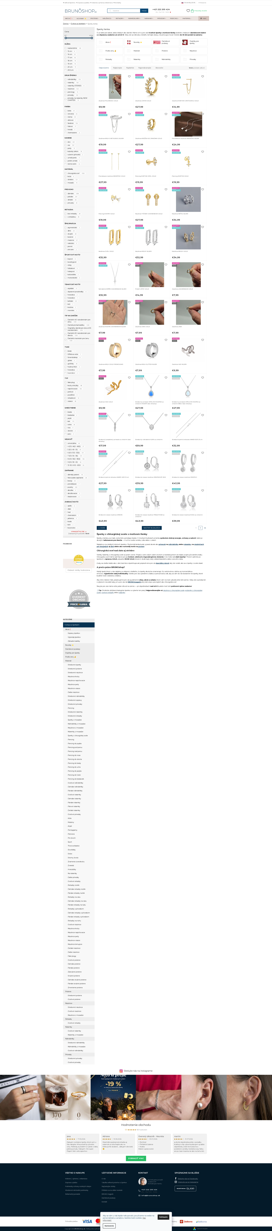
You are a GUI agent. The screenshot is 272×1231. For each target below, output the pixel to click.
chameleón (73, 515)
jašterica (72, 518)
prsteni (141, 547)
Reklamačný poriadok (72, 1194)
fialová (72, 126)
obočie (72, 431)
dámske (73, 194)
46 (205, 528)
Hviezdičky (71, 869)
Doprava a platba (83, 3)
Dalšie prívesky (73, 877)
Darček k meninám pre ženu (78, 339)
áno (71, 142)
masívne (73, 240)
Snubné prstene (73, 976)
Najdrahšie (130, 68)
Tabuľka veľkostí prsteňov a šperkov (114, 1182)
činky (71, 265)
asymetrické (74, 228)
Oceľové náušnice (74, 925)
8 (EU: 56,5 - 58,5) (76, 459)
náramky (73, 83)
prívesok (162, 544)
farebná (73, 123)
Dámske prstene (73, 964)
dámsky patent (75, 475)
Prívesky (68, 1055)
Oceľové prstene (73, 960)
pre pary (72, 203)
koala (71, 521)
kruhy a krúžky (75, 385)
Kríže (69, 818)
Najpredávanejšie (144, 68)
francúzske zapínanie (77, 478)
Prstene (68, 992)
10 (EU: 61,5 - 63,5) (76, 465)
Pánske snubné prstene (76, 984)
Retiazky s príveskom (75, 909)
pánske (72, 197)
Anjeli (69, 826)
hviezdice (73, 298)
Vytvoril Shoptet (202, 1229)
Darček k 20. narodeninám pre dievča (79, 334)
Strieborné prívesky (74, 704)
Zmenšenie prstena (75, 988)
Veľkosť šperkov (69, 3)
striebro (73, 180)
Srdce (69, 854)
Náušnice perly (73, 684)
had (70, 512)
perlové (72, 392)
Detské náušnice (73, 948)
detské (72, 200)
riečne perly (74, 164)
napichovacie (75, 389)
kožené (72, 237)
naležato (72, 243)
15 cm (71, 51)
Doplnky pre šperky (72, 653)
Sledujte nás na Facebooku (188, 1179)
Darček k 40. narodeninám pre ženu (79, 321)
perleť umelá (74, 161)
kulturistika (73, 275)
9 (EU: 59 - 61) (74, 462)
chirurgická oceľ (76, 173)
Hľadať (144, 11)
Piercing (70, 708)
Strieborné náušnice (75, 673)
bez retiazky (74, 214)
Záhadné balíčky (73, 641)
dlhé (71, 231)
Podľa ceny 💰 (70, 657)
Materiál (68, 661)
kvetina (72, 307)
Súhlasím (163, 1217)
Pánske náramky (73, 803)
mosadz (72, 183)
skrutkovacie (74, 493)
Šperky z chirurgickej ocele (77, 736)
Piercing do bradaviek (75, 779)
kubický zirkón (75, 151)
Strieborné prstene (74, 669)
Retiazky (68, 1019)
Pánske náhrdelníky (74, 791)
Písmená (70, 834)
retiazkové (73, 398)
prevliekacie (73, 484)
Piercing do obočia (74, 759)
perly (71, 148)
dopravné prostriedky (77, 292)
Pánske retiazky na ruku (76, 905)
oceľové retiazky (108, 593)
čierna (72, 117)
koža (71, 176)
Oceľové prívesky (74, 814)
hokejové (72, 271)
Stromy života (72, 858)
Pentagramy (72, 830)
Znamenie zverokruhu (75, 862)
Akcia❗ (68, 629)
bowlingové (73, 262)
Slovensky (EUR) (189, 2)
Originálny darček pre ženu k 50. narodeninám (79, 329)
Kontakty (118, 3)
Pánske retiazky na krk (76, 893)
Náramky (68, 1027)
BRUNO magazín (107, 1194)
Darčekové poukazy (72, 649)
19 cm (72, 64)
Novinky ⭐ (69, 645)
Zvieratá (70, 865)
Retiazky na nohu (74, 921)
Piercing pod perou (74, 747)
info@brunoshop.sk (150, 1195)
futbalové (73, 268)
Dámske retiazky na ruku (76, 901)
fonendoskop (74, 357)
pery (71, 434)
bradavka (72, 415)
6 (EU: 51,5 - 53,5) (76, 453)
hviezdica (73, 295)
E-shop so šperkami (72, 625)
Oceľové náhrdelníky (75, 783)
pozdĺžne (72, 395)
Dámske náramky (74, 799)
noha (71, 425)
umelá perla (74, 158)
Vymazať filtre (77, 532)
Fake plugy (71, 956)
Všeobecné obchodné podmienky (76, 1190)
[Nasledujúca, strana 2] (200, 528)
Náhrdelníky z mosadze (76, 724)
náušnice (73, 89)
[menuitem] (69, 18)
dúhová (72, 120)
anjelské (72, 288)
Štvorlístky (71, 850)
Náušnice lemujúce (74, 944)
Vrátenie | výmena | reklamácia (102, 3)
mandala (72, 310)
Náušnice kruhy (73, 677)
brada (71, 412)
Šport (69, 842)
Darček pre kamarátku (78, 325)
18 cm (72, 61)
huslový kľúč (74, 367)
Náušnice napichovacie (76, 680)
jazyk (71, 418)
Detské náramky (73, 810)
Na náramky (72, 873)
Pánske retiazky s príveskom (78, 917)
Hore (102, 528)
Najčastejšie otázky (108, 1186)
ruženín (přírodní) (75, 155)
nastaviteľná (74, 48)
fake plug (73, 382)
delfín (71, 506)
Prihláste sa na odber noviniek (112, 1190)
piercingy (73, 92)
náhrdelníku (173, 544)
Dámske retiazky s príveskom (78, 913)
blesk (71, 351)
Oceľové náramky (74, 795)
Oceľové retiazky (73, 881)
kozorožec (73, 528)
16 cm (72, 54)
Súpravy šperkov (73, 633)
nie (71, 145)
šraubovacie (73, 497)
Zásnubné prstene (74, 972)
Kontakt (104, 1202)
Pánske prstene (73, 968)
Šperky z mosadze (74, 720)
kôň (70, 525)
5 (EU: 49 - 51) (74, 450)
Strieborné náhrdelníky (76, 696)
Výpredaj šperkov (74, 637)
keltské (72, 301)
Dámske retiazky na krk (76, 889)
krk (71, 421)
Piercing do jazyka (74, 771)
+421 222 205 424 (149, 1189)
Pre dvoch (71, 838)
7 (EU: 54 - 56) (75, 456)
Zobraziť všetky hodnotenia (79, 570)
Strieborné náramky (75, 712)
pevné (71, 246)
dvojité (72, 234)
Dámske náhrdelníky (75, 787)
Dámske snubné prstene (76, 980)
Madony (70, 822)
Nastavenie (109, 1226)
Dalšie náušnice (73, 692)
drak (71, 509)
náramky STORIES (76, 86)
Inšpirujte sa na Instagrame (188, 1182)
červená (72, 114)
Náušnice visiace (73, 688)
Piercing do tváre (74, 775)
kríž (70, 304)
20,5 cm (72, 70)
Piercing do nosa (73, 755)
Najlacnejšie (117, 68)
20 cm (72, 67)
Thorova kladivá (73, 846)
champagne (74, 133)
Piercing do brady (74, 763)
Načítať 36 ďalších (152, 528)
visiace (72, 401)
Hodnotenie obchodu (136, 1125)
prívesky (73, 95)
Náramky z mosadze (75, 732)
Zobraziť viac (136, 1158)
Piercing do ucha (73, 767)
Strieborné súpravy (74, 700)
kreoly (72, 481)
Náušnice (68, 1003)
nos (70, 428)
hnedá (71, 130)
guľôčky (72, 364)
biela (71, 111)
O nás (104, 1179)
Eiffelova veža (74, 354)
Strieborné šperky (74, 665)
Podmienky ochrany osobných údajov (78, 1186)
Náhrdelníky (69, 1039)
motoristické (74, 278)
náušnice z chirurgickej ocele (173, 590)
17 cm (72, 58)
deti (112, 547)
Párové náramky (73, 806)
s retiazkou (74, 217)
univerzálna (74, 443)
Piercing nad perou (74, 751)
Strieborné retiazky (74, 716)
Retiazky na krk (73, 885)
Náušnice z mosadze (75, 728)
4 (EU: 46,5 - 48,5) (76, 446)
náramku (187, 544)
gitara (71, 360)
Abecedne (159, 68)
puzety (72, 487)
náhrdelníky (74, 79)
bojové (72, 259)
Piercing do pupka (74, 743)
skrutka (72, 490)
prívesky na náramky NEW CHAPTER (77, 99)
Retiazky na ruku (73, 897)
